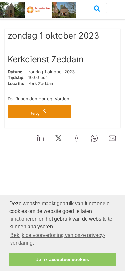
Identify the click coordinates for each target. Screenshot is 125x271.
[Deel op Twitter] (58, 139)
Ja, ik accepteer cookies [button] (62, 259)
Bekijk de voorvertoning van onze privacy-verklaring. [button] (57, 239)
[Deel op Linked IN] (40, 139)
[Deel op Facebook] (76, 139)
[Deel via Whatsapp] (94, 139)
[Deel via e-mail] (112, 139)
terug (36, 113)
